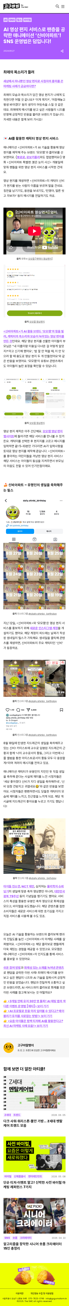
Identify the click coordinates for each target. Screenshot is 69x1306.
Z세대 (7, 1115)
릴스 (19, 20)
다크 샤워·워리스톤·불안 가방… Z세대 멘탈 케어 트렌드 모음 (32, 1123)
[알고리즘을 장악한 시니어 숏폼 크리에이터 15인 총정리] (34, 1216)
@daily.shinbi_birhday (42, 878)
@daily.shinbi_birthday (42, 614)
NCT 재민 (27, 886)
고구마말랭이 (26, 1045)
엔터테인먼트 (35, 1176)
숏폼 (15, 1238)
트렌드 (16, 1115)
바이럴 (27, 20)
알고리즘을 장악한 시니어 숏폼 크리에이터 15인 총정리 (32, 1246)
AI (5, 20)
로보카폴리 (33, 157)
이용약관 (19, 1293)
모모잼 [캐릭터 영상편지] (40, 259)
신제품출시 (19, 1176)
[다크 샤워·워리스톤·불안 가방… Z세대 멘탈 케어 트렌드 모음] (34, 1093)
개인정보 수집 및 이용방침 (41, 1293)
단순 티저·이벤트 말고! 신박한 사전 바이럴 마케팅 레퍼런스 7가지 (34, 1184)
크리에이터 (25, 1238)
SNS (12, 20)
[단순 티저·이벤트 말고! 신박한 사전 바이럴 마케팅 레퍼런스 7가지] (34, 1154)
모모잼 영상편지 (37, 322)
